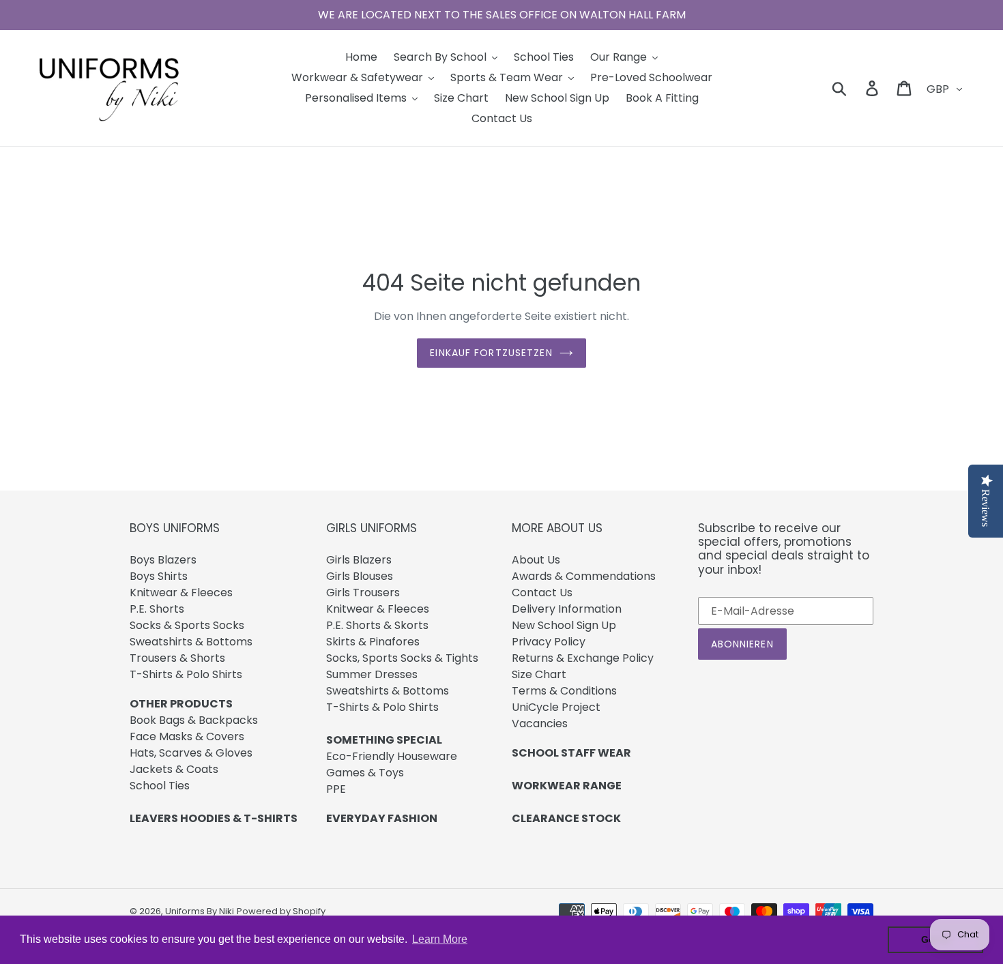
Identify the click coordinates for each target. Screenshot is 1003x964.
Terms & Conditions (564, 691)
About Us (536, 560)
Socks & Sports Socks (187, 625)
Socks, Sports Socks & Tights (402, 658)
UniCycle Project (556, 707)
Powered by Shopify (281, 911)
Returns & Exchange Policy (583, 658)
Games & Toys (365, 772)
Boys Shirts (159, 576)
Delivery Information (567, 609)
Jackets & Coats (174, 769)
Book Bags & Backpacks (194, 720)
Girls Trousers (363, 592)
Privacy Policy (548, 641)
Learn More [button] (439, 939)
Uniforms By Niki (199, 911)
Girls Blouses (359, 576)
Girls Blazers (359, 560)
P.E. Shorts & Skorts (377, 625)
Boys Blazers (163, 560)
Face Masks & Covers (187, 736)
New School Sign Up (564, 625)
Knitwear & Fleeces (181, 592)
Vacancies (540, 723)
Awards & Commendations (584, 576)
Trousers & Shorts (177, 658)
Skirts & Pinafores (373, 641)
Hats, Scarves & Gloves (191, 753)
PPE (336, 789)
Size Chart (539, 674)
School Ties (160, 785)
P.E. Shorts (157, 609)
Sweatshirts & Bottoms (191, 641)
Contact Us (542, 592)
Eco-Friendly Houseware (391, 756)
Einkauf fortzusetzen (491, 353)
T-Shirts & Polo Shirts (186, 674)
